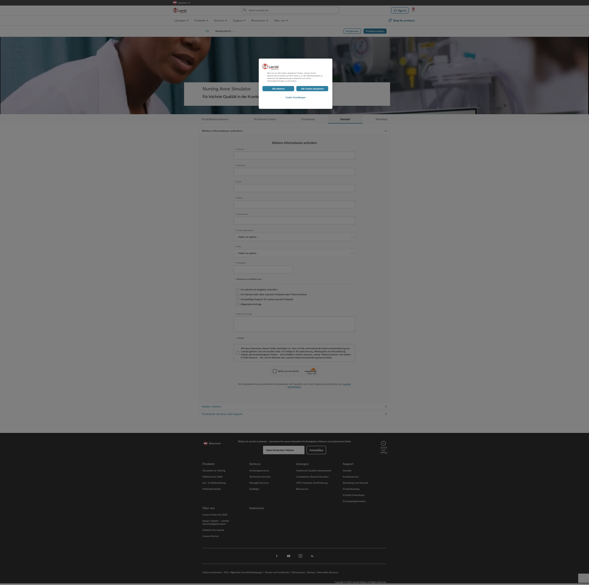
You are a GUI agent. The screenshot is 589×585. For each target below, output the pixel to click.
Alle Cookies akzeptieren (312, 88)
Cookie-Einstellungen (296, 97)
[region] (295, 84)
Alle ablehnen (278, 88)
